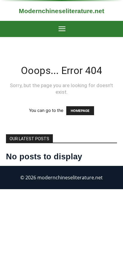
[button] (61, 29)
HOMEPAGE (80, 111)
